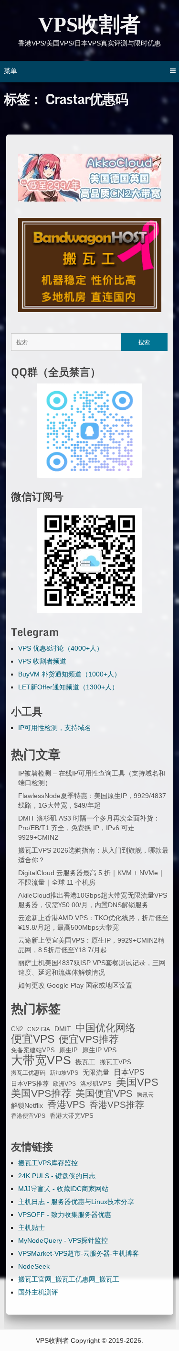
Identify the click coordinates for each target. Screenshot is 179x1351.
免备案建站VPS (33, 1050)
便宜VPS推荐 (89, 1039)
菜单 (10, 71)
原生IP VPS (99, 1050)
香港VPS (66, 1104)
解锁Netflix (27, 1105)
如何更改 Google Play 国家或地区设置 (75, 985)
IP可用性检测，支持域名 (54, 728)
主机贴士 (31, 1227)
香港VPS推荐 (116, 1105)
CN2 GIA (38, 1029)
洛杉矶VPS (96, 1084)
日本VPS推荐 (30, 1083)
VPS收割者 (89, 24)
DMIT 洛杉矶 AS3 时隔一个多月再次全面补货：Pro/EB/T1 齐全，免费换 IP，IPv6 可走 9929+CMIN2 (89, 827)
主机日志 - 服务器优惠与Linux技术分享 (76, 1201)
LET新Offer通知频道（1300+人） (68, 687)
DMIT (62, 1029)
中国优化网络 (105, 1028)
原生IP (68, 1050)
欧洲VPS (64, 1084)
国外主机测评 (38, 1292)
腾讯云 (145, 1095)
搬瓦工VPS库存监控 (48, 1163)
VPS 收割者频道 (42, 661)
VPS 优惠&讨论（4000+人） (60, 648)
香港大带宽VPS (72, 1116)
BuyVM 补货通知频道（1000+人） (69, 674)
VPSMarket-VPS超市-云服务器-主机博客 (78, 1253)
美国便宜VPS (103, 1093)
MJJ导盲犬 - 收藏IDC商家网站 (63, 1189)
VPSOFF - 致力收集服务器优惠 (64, 1214)
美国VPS (137, 1082)
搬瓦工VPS (115, 1062)
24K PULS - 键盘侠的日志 (56, 1176)
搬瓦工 (85, 1062)
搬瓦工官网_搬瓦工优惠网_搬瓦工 (68, 1279)
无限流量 (96, 1072)
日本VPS (129, 1072)
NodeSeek (34, 1266)
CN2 (17, 1029)
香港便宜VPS (28, 1116)
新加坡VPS (64, 1073)
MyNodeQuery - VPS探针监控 (63, 1240)
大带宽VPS (41, 1060)
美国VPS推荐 (41, 1093)
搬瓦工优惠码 (28, 1073)
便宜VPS (32, 1039)
